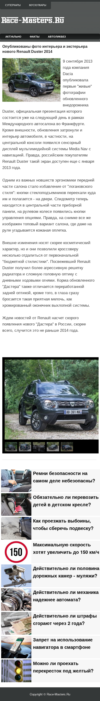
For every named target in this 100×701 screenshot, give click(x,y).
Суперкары (13, 5)
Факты (35, 36)
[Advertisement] (51, 345)
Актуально (13, 36)
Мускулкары (37, 5)
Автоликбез (57, 36)
